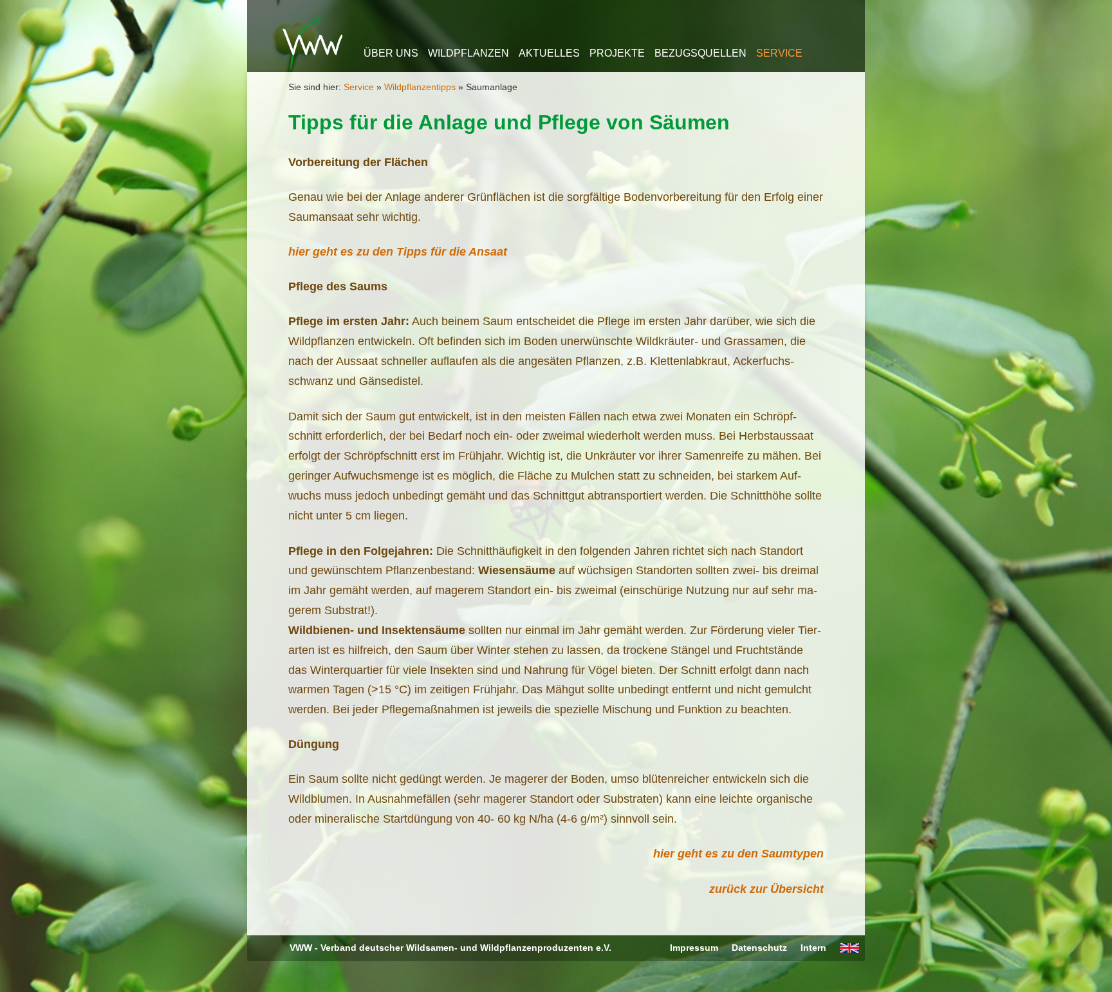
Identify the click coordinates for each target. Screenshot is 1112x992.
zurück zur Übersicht (766, 889)
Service (779, 53)
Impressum (694, 947)
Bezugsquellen (700, 53)
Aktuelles (549, 53)
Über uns (391, 53)
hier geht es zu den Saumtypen (738, 853)
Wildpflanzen (468, 53)
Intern (813, 947)
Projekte (617, 53)
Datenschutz (759, 947)
